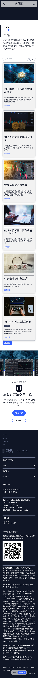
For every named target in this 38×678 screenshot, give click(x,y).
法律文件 (5, 667)
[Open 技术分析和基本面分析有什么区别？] (19, 227)
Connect (6, 441)
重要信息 (11, 667)
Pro (4, 444)
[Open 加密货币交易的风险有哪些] (19, 133)
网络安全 (18, 667)
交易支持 (6, 476)
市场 (4, 465)
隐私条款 (25, 667)
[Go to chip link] (4, 522)
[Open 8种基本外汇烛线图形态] (19, 318)
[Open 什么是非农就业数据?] (19, 272)
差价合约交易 (8, 460)
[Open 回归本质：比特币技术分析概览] (19, 85)
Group (5, 434)
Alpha (5, 438)
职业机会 (9, 670)
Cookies (32, 667)
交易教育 (6, 471)
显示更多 (7, 343)
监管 (4, 670)
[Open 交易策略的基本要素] (19, 180)
